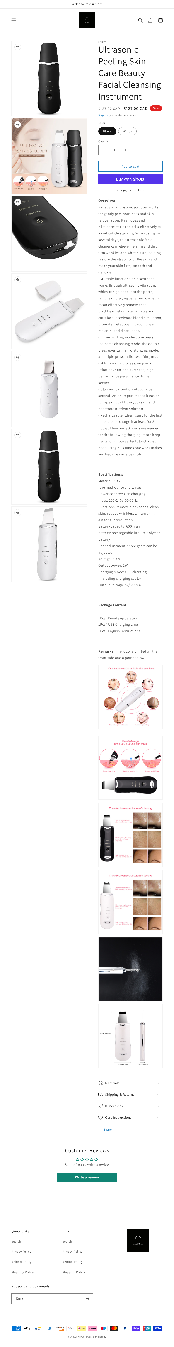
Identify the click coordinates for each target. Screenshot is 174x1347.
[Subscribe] (88, 1298)
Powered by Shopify (95, 1336)
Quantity (104, 141)
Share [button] (108, 1129)
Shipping (104, 115)
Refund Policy (21, 1262)
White (127, 131)
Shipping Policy (22, 1272)
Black (107, 131)
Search (16, 1241)
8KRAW (80, 1336)
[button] (14, 20)
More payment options (131, 190)
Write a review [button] (87, 1177)
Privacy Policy (21, 1252)
